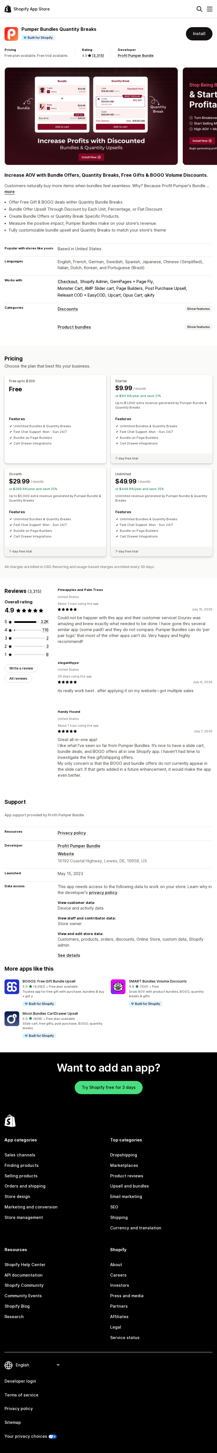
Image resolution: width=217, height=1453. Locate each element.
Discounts (68, 308)
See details (69, 955)
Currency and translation (135, 1227)
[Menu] (209, 9)
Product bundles (74, 327)
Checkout (67, 281)
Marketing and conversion (31, 1206)
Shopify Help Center (25, 1264)
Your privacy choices (26, 1436)
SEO (114, 1206)
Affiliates (119, 1316)
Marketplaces (124, 1165)
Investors (119, 1285)
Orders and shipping (25, 1186)
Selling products (21, 1175)
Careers (118, 1275)
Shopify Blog (17, 1306)
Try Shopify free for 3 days (109, 1087)
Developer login (20, 1381)
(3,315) (98, 55)
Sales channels (20, 1154)
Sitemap (13, 1422)
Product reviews (126, 1175)
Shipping (119, 1217)
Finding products (22, 1165)
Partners (119, 1306)
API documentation (24, 1275)
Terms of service (21, 1394)
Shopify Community (24, 1285)
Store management (24, 1217)
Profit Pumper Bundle (135, 55)
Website (66, 853)
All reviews (18, 678)
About (116, 1264)
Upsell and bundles (129, 1186)
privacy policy (103, 892)
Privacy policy (72, 832)
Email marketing (126, 1196)
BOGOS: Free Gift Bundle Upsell (49, 981)
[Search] (199, 9)
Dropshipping (123, 1154)
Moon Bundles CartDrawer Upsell (50, 1013)
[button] (55, 993)
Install (199, 33)
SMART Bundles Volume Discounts (158, 981)
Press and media (127, 1295)
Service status (125, 1337)
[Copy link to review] (106, 590)
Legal (115, 1327)
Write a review (21, 668)
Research (14, 1316)
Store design (17, 1196)
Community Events (23, 1295)
